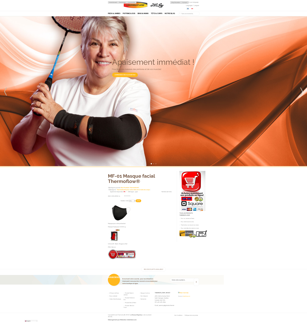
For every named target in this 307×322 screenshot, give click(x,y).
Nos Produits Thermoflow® (130, 187)
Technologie (122, 2)
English (28, 321)
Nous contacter (113, 296)
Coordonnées (131, 2)
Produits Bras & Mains (130, 302)
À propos (184, 2)
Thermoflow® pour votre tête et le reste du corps (133, 189)
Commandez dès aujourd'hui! (125, 75)
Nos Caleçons (144, 296)
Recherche (143, 299)
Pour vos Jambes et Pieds (187, 218)
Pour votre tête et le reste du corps (190, 228)
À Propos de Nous (114, 293)
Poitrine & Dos (129, 13)
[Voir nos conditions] (193, 237)
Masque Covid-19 (145, 293)
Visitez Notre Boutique (115, 299)
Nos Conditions (178, 315)
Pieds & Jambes (114, 13)
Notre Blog (170, 13)
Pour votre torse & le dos (187, 221)
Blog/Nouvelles (176, 2)
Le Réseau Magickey (136, 315)
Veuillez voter (124, 200)
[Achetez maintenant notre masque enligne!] (122, 259)
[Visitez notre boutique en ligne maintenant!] (189, 191)
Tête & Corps (156, 13)
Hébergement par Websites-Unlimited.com (122, 320)
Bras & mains (143, 13)
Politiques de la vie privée (191, 315)
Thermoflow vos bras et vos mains (190, 225)
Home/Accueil (113, 2)
